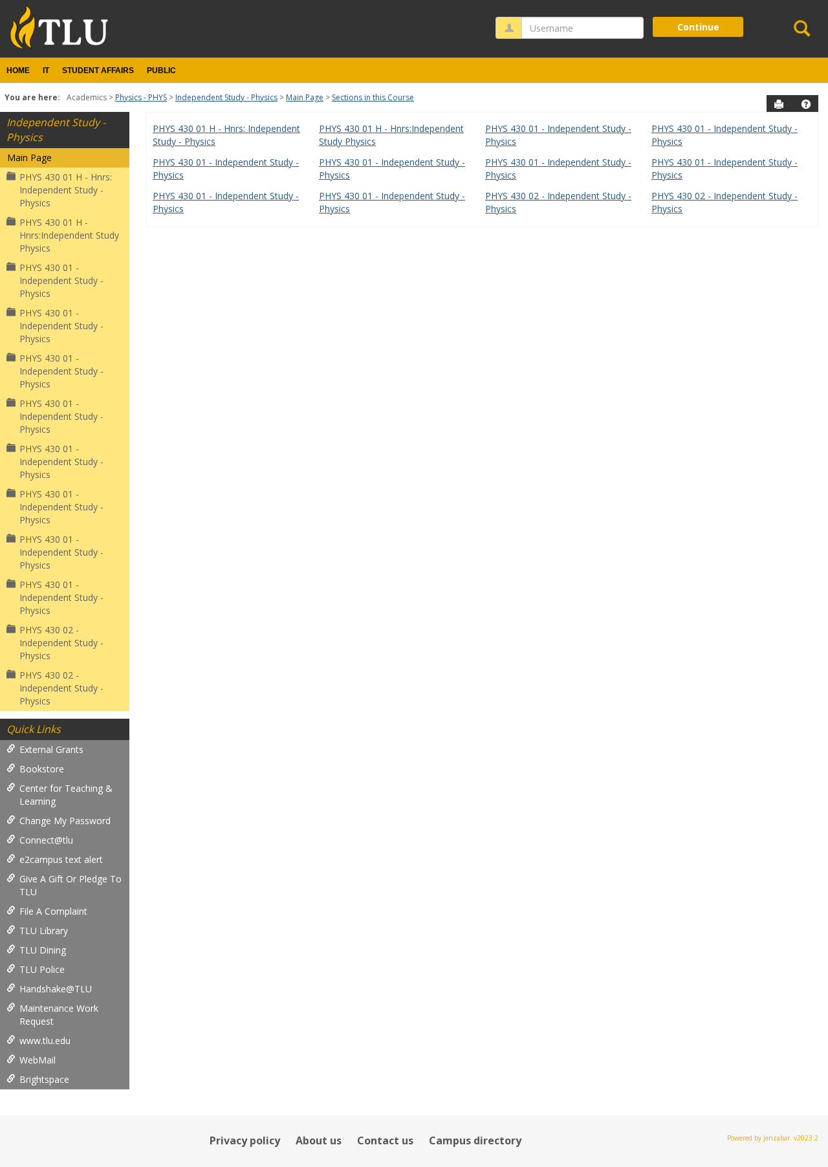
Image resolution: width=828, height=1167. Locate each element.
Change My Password (65, 820)
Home (18, 70)
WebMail (37, 1060)
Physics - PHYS (141, 97)
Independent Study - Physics (226, 97)
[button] (806, 104)
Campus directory (475, 1140)
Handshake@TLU (55, 989)
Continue (698, 27)
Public (161, 70)
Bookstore (41, 769)
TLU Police (42, 969)
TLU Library (43, 930)
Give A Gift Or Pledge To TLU (70, 885)
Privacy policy (245, 1140)
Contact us (385, 1140)
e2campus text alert (61, 859)
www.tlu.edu (45, 1040)
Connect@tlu (46, 840)
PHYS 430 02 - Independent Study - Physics (61, 643)
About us (319, 1140)
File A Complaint (53, 911)
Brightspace (44, 1079)
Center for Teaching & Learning (66, 794)
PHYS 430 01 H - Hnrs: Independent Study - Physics (65, 190)
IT (46, 70)
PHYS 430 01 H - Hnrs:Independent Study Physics (69, 235)
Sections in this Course (373, 97)
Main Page (304, 97)
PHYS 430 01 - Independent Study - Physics (61, 280)
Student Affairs (98, 70)
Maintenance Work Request (58, 1014)
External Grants (51, 749)
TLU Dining (42, 950)
